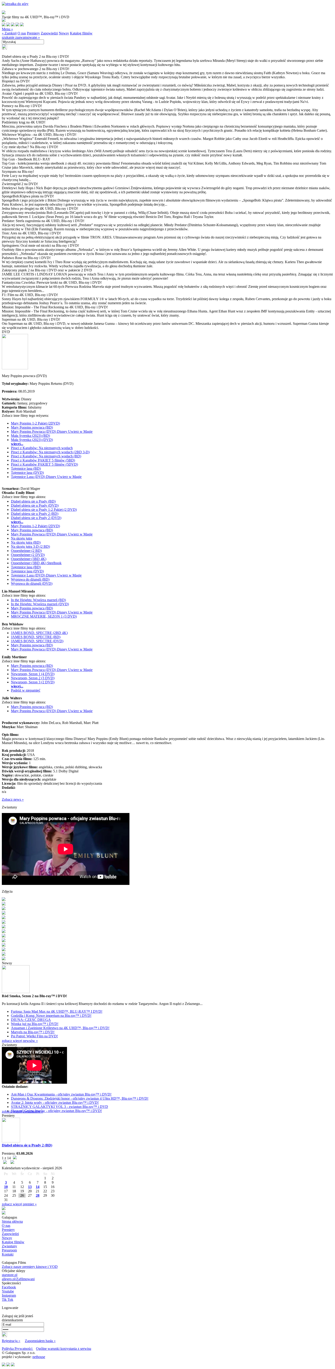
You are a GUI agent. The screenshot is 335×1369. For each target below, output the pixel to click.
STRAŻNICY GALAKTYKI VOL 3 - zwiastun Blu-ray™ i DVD (59, 1107)
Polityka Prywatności (17, 1349)
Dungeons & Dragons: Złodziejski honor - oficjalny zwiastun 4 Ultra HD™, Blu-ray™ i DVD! (79, 1098)
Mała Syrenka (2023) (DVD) (32, 440)
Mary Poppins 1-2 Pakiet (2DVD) (35, 423)
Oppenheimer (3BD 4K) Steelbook (36, 563)
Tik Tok (7, 1299)
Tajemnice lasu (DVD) (27, 473)
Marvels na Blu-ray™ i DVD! (32, 1032)
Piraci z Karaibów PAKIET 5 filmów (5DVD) (44, 464)
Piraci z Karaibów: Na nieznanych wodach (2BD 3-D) (50, 452)
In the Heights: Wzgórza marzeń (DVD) (40, 604)
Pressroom (9, 1250)
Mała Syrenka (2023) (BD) (30, 436)
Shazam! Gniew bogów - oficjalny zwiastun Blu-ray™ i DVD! (56, 1111)
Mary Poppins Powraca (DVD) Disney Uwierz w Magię (52, 431)
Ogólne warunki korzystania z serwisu (63, 1349)
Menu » (7, 29)
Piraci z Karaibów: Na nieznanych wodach (42, 448)
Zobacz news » (13, 799)
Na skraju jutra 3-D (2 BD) (30, 546)
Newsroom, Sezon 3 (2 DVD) (32, 682)
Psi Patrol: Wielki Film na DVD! (34, 1036)
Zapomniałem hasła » (40, 1341)
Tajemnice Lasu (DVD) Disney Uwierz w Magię (46, 477)
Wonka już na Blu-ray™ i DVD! (34, 1024)
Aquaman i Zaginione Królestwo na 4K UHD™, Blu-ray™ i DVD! (60, 1028)
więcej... (17, 444)
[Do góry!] (15, 4)
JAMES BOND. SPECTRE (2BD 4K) (39, 633)
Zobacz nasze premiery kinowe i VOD (30, 1267)
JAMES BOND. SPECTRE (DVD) (37, 641)
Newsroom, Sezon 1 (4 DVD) (32, 674)
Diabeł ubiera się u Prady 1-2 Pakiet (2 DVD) (44, 509)
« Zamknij (9, 33)
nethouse (38, 1357)
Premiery (33, 33)
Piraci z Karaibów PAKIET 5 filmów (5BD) (43, 460)
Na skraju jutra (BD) (26, 542)
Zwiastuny (9, 1246)
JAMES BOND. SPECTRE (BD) (35, 637)
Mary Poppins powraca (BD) (32, 427)
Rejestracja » (11, 1341)
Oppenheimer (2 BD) (26, 551)
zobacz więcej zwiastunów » (22, 1111)
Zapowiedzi (49, 33)
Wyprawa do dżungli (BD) (30, 579)
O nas (22, 33)
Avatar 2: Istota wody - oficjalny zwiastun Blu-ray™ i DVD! (55, 1102)
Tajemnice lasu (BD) (26, 468)
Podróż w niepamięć (25, 690)
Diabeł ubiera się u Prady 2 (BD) (34, 514)
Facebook (9, 1287)
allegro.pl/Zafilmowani (18, 1279)
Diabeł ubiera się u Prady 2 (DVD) (36, 518)
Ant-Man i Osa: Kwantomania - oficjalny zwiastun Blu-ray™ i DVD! (61, 1094)
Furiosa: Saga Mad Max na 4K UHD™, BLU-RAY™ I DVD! (56, 1011)
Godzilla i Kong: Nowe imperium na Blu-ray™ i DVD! (51, 1016)
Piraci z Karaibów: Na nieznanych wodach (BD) (46, 456)
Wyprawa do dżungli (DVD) (31, 583)
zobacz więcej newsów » (20, 1041)
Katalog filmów (81, 33)
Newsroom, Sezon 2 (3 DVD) (32, 678)
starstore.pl (9, 1275)
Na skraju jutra (21, 538)
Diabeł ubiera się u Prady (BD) (33, 501)
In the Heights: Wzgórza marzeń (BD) (38, 600)
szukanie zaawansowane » (21, 37)
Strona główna (12, 1221)
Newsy (64, 33)
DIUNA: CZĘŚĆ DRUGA (31, 1020)
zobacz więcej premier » (19, 1204)
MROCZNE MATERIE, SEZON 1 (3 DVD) (44, 616)
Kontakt (7, 1254)
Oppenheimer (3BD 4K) (28, 559)
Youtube (8, 1291)
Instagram (9, 1295)
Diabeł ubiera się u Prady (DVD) (35, 505)
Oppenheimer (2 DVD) (28, 555)
